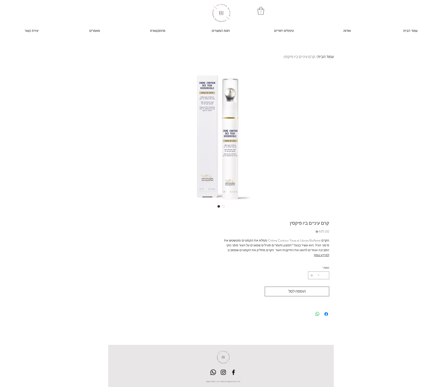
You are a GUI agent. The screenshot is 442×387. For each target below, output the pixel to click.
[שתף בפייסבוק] (326, 314)
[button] (261, 11)
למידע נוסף (321, 255)
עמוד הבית (325, 56)
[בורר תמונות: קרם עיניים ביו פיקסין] (218, 206)
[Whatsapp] (213, 372)
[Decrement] (326, 275)
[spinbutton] (318, 275)
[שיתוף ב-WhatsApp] (317, 314)
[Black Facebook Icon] (233, 372)
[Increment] (311, 275)
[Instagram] (223, 372)
